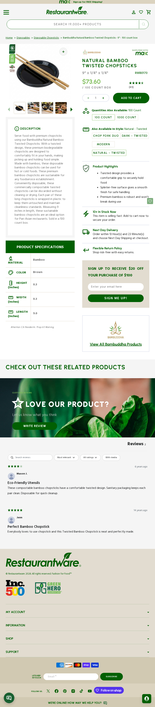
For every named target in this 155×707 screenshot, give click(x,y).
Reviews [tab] (137, 444)
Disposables (23, 38)
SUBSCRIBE (111, 676)
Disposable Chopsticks (46, 38)
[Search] (143, 24)
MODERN (103, 144)
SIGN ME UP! (115, 298)
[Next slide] (72, 109)
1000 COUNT (126, 117)
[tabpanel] (77, 497)
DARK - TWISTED (135, 135)
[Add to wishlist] (141, 12)
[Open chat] (9, 698)
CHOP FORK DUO (106, 135)
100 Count (134, 111)
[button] (6, 11)
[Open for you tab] (146, 698)
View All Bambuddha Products (116, 344)
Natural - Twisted (135, 129)
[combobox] (77, 24)
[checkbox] (111, 457)
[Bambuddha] (93, 54)
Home (9, 38)
